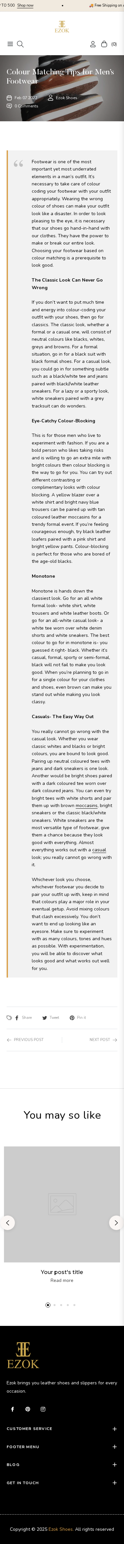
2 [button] (55, 1305)
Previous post (29, 1039)
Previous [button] (7, 1223)
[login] (90, 44)
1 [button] (48, 1305)
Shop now (13, 5)
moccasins (87, 805)
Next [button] (116, 1223)
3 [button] (61, 1305)
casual (99, 850)
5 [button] (74, 1305)
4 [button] (68, 1305)
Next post (100, 1039)
